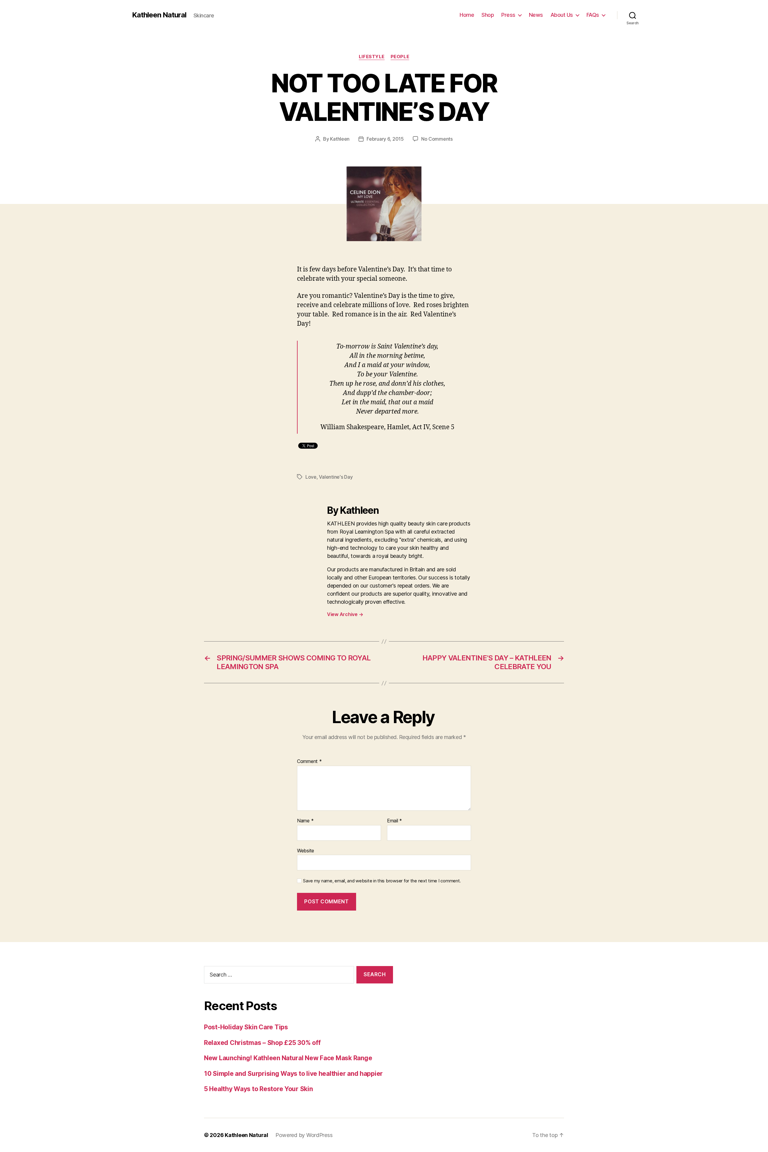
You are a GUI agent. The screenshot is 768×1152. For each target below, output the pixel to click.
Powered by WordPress (304, 1135)
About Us (561, 15)
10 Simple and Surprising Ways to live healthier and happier (293, 1073)
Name (305, 821)
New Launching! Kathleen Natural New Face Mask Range (288, 1058)
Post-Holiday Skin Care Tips (246, 1027)
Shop (488, 15)
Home (467, 15)
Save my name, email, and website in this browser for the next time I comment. (382, 881)
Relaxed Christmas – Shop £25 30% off (262, 1042)
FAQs (592, 15)
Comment (309, 761)
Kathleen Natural (159, 15)
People (400, 56)
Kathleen (340, 139)
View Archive (345, 614)
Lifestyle (372, 56)
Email (394, 821)
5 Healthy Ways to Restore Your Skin (258, 1089)
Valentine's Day (335, 477)
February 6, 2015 (385, 139)
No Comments (437, 139)
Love (310, 477)
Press (508, 15)
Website (305, 850)
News (536, 15)
